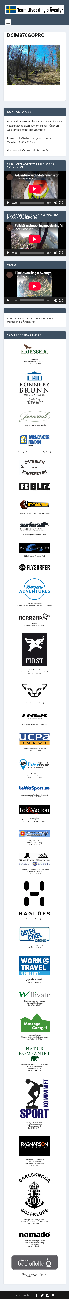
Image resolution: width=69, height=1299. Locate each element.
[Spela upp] (8, 203)
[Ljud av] (55, 203)
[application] (35, 188)
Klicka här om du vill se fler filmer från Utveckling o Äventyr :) (30, 320)
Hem (17, 1295)
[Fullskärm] (61, 203)
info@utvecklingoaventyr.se (34, 138)
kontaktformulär (37, 150)
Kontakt (27, 1295)
